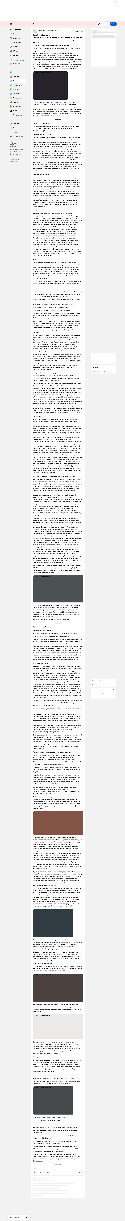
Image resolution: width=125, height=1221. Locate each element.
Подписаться (79, 31)
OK (26, 1217)
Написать (104, 24)
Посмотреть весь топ (98, 371)
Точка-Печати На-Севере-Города (48, 30)
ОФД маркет (37, 466)
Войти (113, 24)
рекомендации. (14, 161)
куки (19, 1217)
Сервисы (40, 32)
